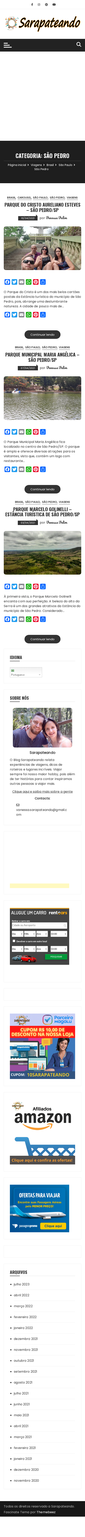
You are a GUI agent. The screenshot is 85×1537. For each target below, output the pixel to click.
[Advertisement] (42, 96)
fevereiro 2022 (25, 1317)
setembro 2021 (25, 1371)
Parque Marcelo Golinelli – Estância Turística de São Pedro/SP (42, 511)
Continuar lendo (42, 335)
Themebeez (46, 1512)
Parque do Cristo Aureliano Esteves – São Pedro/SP (42, 207)
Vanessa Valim (56, 217)
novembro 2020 (26, 1480)
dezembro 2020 (26, 1469)
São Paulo (40, 197)
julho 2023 (21, 1284)
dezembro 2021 (26, 1339)
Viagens (72, 197)
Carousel (24, 197)
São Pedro (57, 197)
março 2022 (23, 1306)
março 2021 (23, 1437)
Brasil (11, 197)
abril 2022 (21, 1295)
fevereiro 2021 (25, 1448)
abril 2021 (21, 1426)
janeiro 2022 (23, 1328)
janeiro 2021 (23, 1459)
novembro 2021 (26, 1349)
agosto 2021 (23, 1382)
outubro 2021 (24, 1360)
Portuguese (18, 674)
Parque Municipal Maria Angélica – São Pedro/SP (42, 357)
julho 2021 (21, 1393)
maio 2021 (21, 1415)
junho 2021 (22, 1404)
